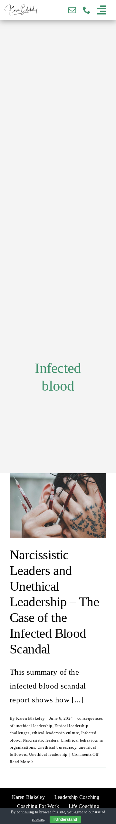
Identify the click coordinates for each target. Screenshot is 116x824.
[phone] (87, 10)
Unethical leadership (48, 754)
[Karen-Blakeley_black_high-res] (21, 8)
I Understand (65, 819)
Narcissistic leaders (41, 740)
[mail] (72, 10)
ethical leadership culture (55, 732)
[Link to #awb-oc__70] (101, 10)
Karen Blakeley (30, 718)
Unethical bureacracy (57, 747)
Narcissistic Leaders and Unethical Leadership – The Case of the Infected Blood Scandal (54, 602)
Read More (20, 761)
